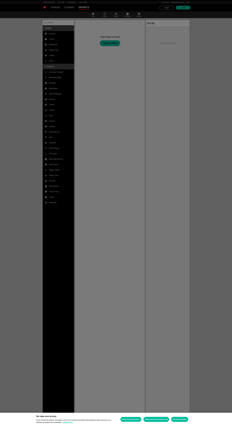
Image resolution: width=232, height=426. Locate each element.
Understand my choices (131, 419)
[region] (116, 419)
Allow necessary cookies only (156, 419)
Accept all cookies (179, 419)
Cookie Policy (67, 422)
